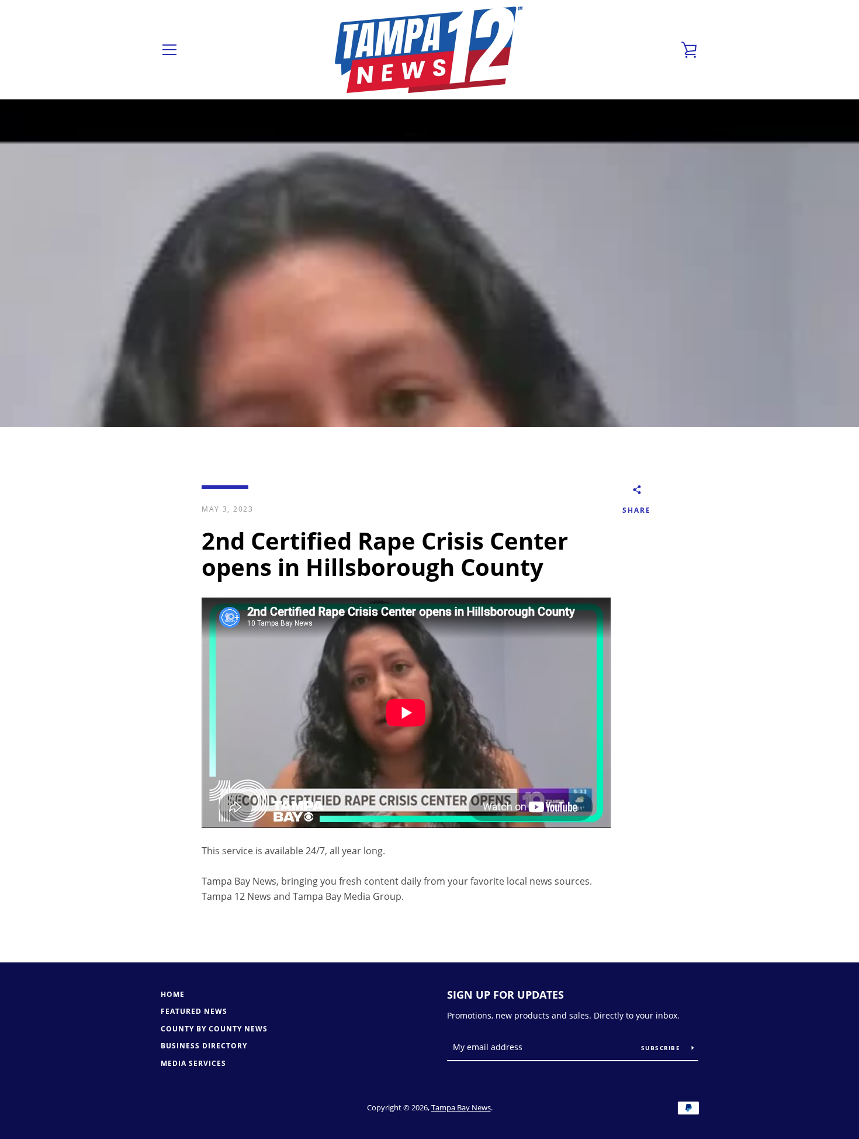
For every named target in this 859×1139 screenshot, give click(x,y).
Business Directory (204, 1046)
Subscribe (662, 1048)
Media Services (193, 1063)
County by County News (214, 1029)
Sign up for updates (505, 995)
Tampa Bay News (461, 1107)
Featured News (194, 1011)
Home (173, 994)
